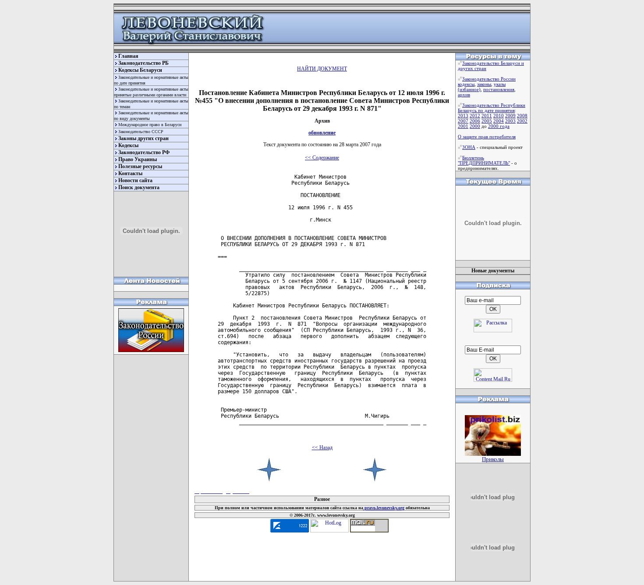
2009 (510, 115)
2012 (475, 115)
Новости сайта (135, 180)
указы (500, 84)
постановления (498, 89)
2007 (463, 120)
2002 (522, 120)
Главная (128, 56)
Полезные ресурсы (140, 166)
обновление (322, 133)
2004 (498, 120)
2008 (522, 115)
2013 (463, 115)
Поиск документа (138, 187)
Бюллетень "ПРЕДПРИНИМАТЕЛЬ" (484, 160)
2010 (498, 115)
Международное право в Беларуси (149, 124)
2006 (475, 120)
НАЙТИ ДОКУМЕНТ (322, 69)
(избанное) (469, 89)
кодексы (466, 84)
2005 (486, 120)
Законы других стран (143, 138)
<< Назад (322, 447)
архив (464, 94)
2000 (475, 126)
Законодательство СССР (140, 131)
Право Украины (137, 159)
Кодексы (128, 145)
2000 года (499, 126)
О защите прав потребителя (487, 136)
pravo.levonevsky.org (383, 507)
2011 (486, 115)
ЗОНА (468, 147)
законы (484, 84)
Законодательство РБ (143, 63)
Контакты (130, 173)
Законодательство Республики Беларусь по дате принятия (491, 107)
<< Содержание (322, 158)
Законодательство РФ (144, 152)
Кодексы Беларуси (140, 70)
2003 (510, 120)
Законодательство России (489, 78)
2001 (463, 126)
